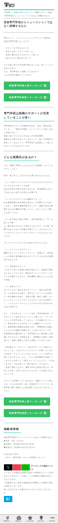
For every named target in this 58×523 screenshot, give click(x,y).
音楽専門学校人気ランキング (26, 85)
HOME (8, 12)
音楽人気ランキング (23, 12)
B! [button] (8, 499)
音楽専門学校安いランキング (26, 97)
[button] (8, 467)
